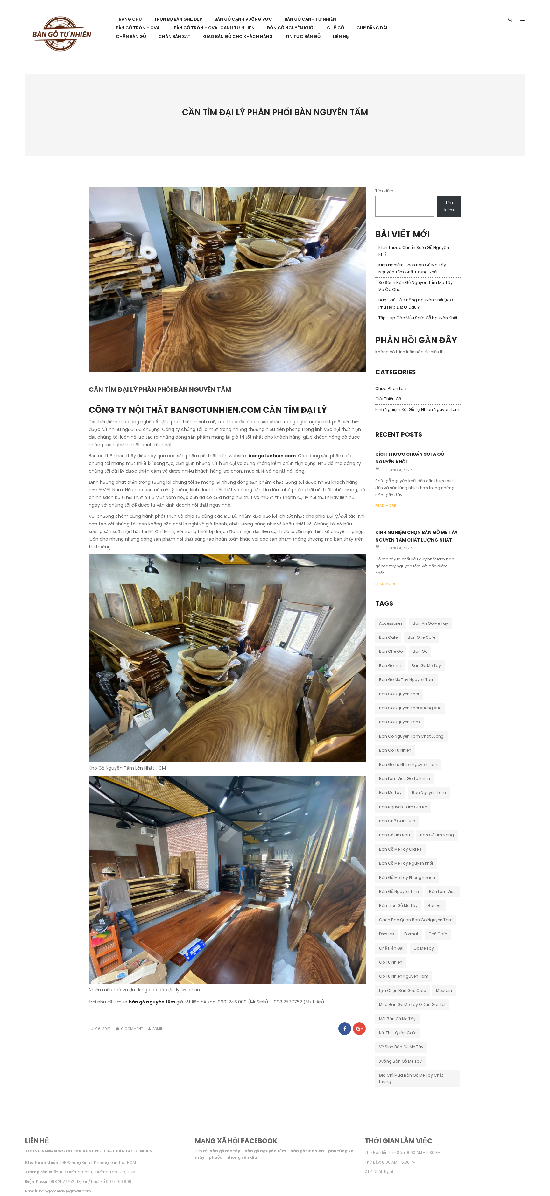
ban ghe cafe (421, 637)
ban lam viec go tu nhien (404, 778)
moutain (444, 990)
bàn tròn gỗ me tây (398, 905)
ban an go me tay (430, 623)
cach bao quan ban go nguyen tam (416, 920)
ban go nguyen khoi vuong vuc (410, 708)
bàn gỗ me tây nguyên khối (406, 863)
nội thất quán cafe (397, 1033)
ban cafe (388, 637)
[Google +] (359, 1028)
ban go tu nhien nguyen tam (408, 764)
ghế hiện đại (391, 948)
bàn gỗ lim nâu (394, 835)
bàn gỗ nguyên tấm (152, 1002)
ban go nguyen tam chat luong (411, 736)
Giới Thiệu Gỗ (388, 399)
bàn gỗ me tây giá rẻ (400, 849)
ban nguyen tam (429, 792)
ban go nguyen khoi (399, 694)
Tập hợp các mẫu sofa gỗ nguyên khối (417, 318)
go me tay (423, 948)
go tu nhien (390, 962)
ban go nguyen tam (399, 722)
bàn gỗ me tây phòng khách (407, 877)
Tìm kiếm (384, 191)
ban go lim (390, 665)
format (411, 934)
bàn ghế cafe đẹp (397, 821)
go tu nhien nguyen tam (403, 976)
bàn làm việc (442, 891)
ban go (420, 651)
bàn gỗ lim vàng (437, 835)
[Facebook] (344, 1028)
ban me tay (390, 792)
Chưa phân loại (391, 388)
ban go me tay (426, 665)
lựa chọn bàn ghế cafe (402, 990)
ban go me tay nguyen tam (406, 679)
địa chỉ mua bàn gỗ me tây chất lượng (411, 1078)
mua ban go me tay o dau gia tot (412, 1004)
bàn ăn (435, 905)
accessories (391, 623)
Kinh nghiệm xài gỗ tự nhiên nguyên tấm (417, 409)
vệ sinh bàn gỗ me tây (401, 1047)
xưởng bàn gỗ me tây (400, 1061)
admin (158, 1028)
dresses (386, 934)
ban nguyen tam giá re (403, 807)
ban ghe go (391, 651)
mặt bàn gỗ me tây (397, 1019)
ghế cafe (437, 934)
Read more (385, 505)
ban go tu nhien (395, 750)
